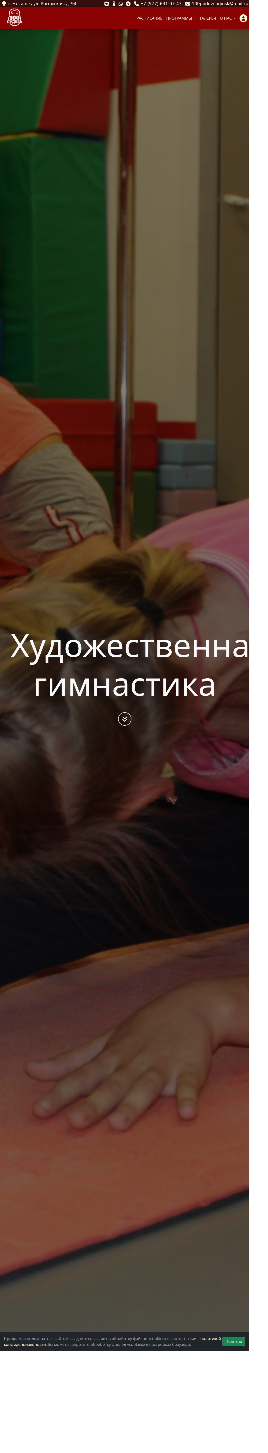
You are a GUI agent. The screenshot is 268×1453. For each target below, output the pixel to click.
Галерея (208, 18)
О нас (226, 18)
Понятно (233, 1341)
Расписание (149, 18)
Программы (179, 18)
